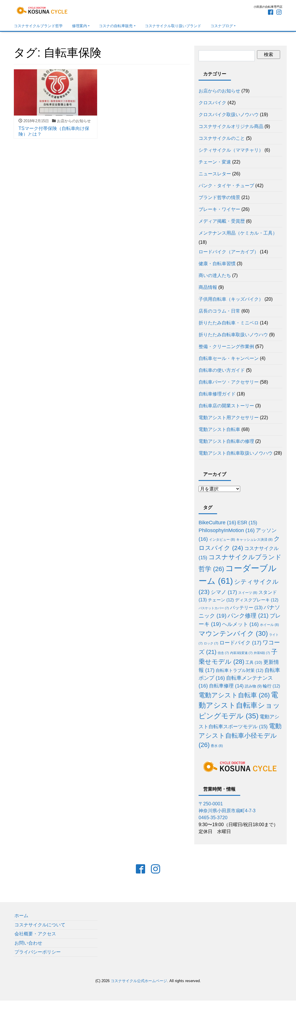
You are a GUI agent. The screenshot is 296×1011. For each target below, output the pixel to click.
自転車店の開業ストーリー (226, 405)
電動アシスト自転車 (219, 429)
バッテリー (246, 607)
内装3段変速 (241, 653)
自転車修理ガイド (217, 393)
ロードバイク (240, 643)
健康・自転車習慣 (217, 263)
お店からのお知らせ (219, 90)
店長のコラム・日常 (219, 310)
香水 (217, 746)
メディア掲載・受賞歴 (222, 221)
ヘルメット (240, 624)
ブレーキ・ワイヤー (219, 209)
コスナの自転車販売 (116, 26)
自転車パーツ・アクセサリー (229, 382)
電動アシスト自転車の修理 (226, 441)
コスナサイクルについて (39, 924)
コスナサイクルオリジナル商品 (231, 126)
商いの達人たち (215, 275)
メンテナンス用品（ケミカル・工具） (238, 233)
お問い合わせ (28, 943)
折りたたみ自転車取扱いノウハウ (233, 334)
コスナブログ (221, 26)
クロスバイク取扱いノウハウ (229, 114)
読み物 (253, 686)
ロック (211, 643)
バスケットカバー (214, 608)
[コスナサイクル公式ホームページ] (42, 10)
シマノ (224, 592)
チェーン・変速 (215, 161)
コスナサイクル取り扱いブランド (173, 26)
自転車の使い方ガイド (222, 370)
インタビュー (222, 539)
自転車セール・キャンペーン (229, 358)
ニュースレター (215, 173)
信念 (223, 653)
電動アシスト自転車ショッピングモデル (239, 705)
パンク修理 (248, 615)
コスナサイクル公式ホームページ (139, 981)
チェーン (221, 599)
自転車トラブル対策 (239, 670)
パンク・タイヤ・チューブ (226, 185)
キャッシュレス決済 (254, 539)
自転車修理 (226, 686)
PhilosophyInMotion (227, 530)
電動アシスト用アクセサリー (229, 417)
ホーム (21, 915)
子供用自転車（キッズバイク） (231, 299)
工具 (253, 662)
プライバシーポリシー (37, 951)
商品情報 (208, 287)
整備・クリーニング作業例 (226, 346)
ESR (247, 522)
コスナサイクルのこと (222, 138)
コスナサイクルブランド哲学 (38, 26)
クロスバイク (212, 102)
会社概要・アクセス (35, 933)
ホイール (269, 625)
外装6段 (262, 653)
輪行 (271, 685)
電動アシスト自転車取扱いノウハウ (236, 453)
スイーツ (247, 592)
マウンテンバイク (233, 633)
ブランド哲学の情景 (219, 197)
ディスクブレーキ (256, 599)
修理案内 (79, 26)
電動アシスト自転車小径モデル (240, 735)
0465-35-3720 (213, 817)
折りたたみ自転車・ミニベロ (229, 322)
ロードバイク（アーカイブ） (229, 251)
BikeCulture (217, 522)
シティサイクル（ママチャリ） (231, 150)
